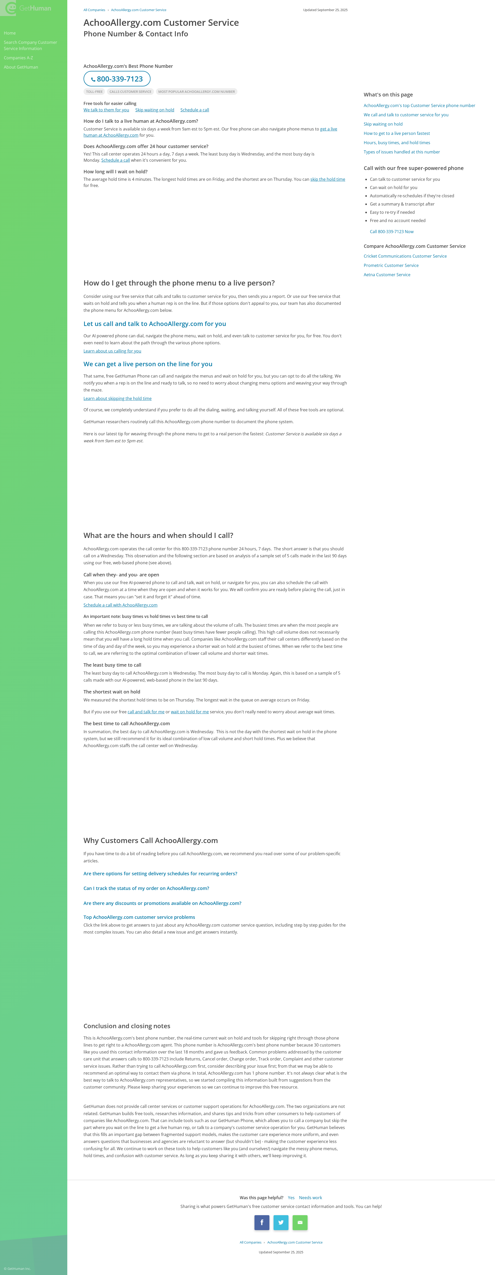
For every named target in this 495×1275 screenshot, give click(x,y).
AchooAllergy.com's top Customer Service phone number (419, 105)
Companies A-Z (18, 58)
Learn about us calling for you (112, 351)
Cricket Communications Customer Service (405, 256)
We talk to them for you (106, 110)
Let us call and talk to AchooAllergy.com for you (155, 323)
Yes (291, 1197)
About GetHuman (21, 67)
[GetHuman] (25, 8)
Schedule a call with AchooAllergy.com (121, 605)
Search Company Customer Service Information (30, 45)
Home (10, 33)
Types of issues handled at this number (402, 152)
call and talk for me (146, 712)
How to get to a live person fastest (397, 133)
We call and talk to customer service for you (406, 115)
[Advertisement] (216, 233)
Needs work (310, 1197)
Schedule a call (194, 110)
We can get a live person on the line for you (148, 363)
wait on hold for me (190, 712)
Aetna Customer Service (387, 274)
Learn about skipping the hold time (118, 398)
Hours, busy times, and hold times (397, 142)
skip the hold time (327, 179)
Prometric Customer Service (391, 265)
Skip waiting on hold (154, 110)
